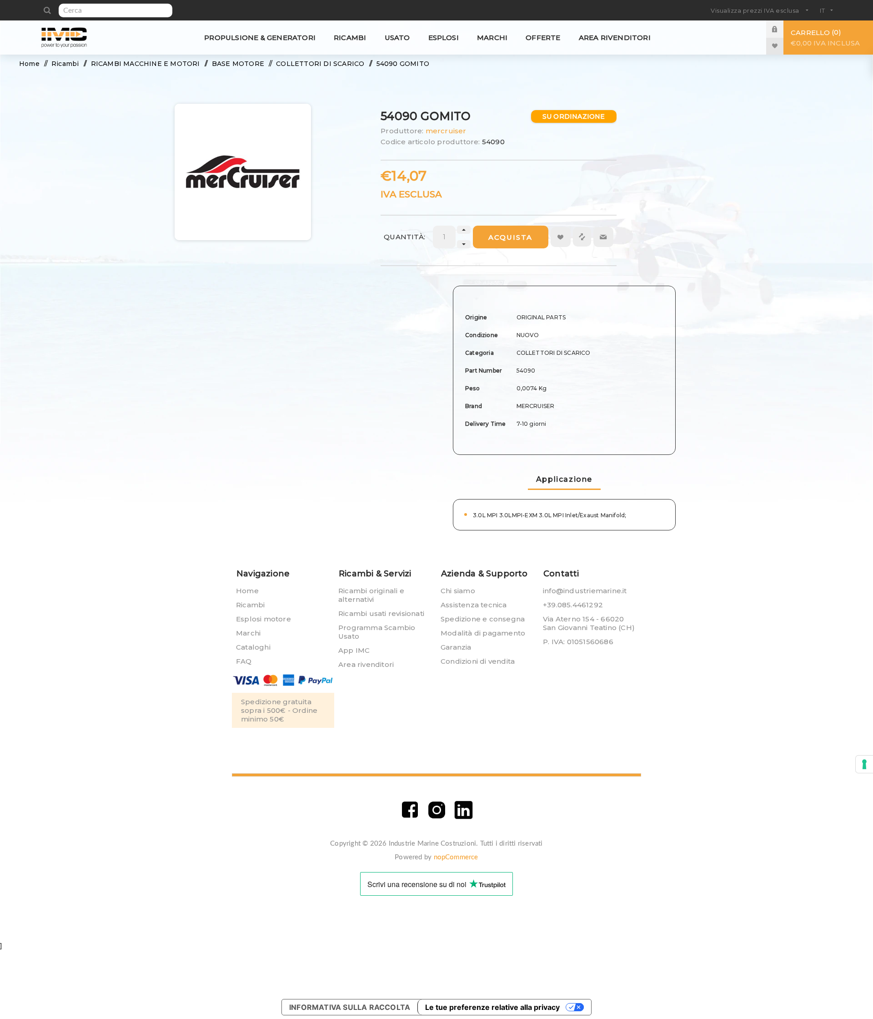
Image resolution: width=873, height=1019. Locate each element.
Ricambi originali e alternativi (371, 595)
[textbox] (115, 10)
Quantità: (404, 236)
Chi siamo (458, 590)
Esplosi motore (263, 619)
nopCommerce (456, 857)
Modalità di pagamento (483, 633)
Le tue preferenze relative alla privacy (492, 1007)
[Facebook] (410, 810)
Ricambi (250, 604)
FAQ (244, 661)
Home (247, 590)
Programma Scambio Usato (376, 632)
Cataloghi (253, 647)
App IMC (354, 650)
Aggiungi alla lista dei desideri (561, 237)
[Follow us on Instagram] (436, 810)
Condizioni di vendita (478, 661)
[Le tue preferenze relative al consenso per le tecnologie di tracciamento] (864, 764)
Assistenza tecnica (474, 604)
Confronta (582, 237)
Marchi (248, 633)
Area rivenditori (366, 664)
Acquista (510, 237)
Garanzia (456, 647)
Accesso (781, 29)
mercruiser (446, 130)
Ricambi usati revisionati (381, 613)
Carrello (825, 37)
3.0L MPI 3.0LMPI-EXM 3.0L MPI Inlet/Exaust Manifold (549, 515)
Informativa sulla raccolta (349, 1007)
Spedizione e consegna (483, 619)
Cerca (47, 10)
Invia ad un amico (603, 237)
